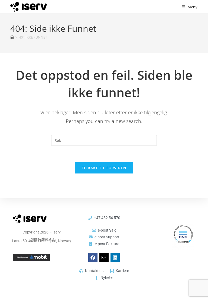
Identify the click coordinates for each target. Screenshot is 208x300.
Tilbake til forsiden (104, 167)
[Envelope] (104, 257)
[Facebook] (93, 257)
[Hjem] (12, 37)
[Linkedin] (115, 257)
